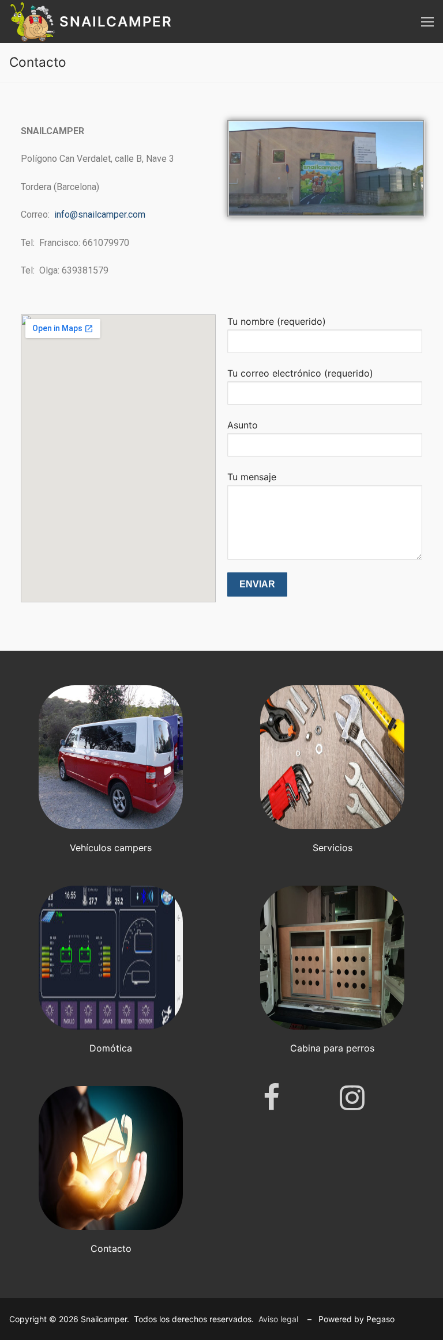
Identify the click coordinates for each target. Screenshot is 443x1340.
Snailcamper (115, 21)
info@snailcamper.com (99, 214)
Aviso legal (278, 1319)
